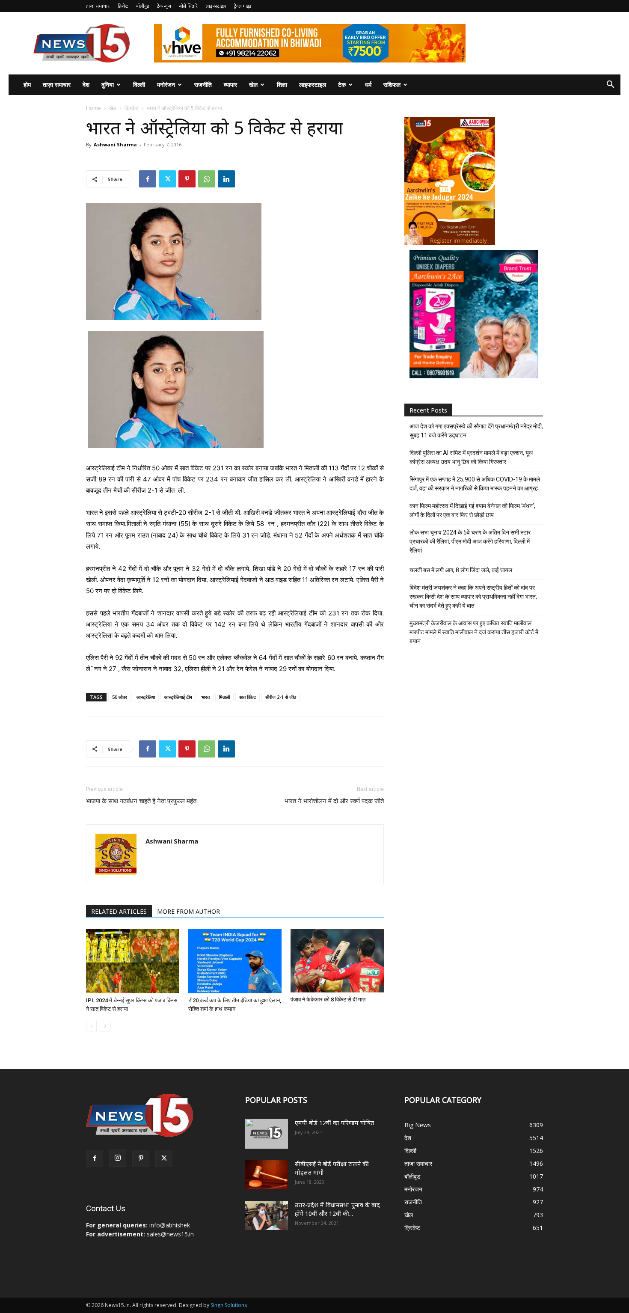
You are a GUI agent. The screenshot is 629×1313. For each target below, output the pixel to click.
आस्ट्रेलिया (145, 697)
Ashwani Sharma (115, 144)
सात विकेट (247, 697)
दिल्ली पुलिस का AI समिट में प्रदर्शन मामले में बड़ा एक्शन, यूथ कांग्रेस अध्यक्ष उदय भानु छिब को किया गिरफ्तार (471, 457)
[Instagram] (117, 1158)
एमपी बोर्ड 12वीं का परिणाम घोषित (334, 1123)
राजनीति (203, 84)
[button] (610, 85)
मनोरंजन (166, 84)
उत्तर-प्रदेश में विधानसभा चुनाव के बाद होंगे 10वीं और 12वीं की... (337, 1209)
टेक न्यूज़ (164, 6)
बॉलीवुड (142, 6)
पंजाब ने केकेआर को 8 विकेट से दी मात (328, 999)
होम (27, 84)
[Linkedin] (226, 178)
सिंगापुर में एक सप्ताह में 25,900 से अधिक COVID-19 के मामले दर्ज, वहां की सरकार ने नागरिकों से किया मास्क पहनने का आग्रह (474, 484)
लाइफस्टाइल (216, 6)
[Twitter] (167, 178)
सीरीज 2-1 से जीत (280, 697)
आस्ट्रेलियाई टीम (178, 697)
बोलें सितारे (188, 6)
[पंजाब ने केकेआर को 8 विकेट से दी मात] (337, 961)
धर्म (368, 84)
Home (93, 108)
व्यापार (230, 84)
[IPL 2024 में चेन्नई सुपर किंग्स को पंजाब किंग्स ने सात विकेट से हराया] (132, 961)
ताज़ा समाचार (98, 6)
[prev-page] (91, 1026)
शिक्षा (282, 84)
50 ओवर (119, 697)
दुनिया (107, 84)
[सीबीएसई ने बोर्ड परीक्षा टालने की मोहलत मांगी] (266, 1174)
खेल (253, 84)
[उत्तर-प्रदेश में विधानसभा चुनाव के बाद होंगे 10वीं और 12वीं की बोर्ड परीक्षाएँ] (266, 1215)
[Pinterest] (187, 178)
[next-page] (105, 1026)
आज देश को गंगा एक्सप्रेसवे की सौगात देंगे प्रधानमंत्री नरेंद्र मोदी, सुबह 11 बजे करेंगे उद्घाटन (476, 431)
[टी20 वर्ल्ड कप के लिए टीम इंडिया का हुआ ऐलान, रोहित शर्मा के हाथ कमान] (235, 961)
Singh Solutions (229, 1305)
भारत (206, 697)
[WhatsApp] (206, 178)
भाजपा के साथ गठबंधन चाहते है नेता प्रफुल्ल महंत (141, 801)
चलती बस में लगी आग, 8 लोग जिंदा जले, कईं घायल (460, 570)
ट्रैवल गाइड (242, 6)
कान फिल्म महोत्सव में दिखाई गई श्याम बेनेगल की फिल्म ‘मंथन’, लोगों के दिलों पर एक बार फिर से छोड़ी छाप (472, 510)
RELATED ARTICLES (119, 911)
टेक (342, 84)
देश (86, 84)
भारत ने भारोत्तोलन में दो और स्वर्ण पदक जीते (334, 801)
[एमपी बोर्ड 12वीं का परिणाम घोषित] (266, 1134)
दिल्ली (139, 84)
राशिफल (392, 84)
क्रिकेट (123, 6)
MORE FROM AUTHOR (188, 911)
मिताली (224, 697)
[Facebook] (147, 178)
